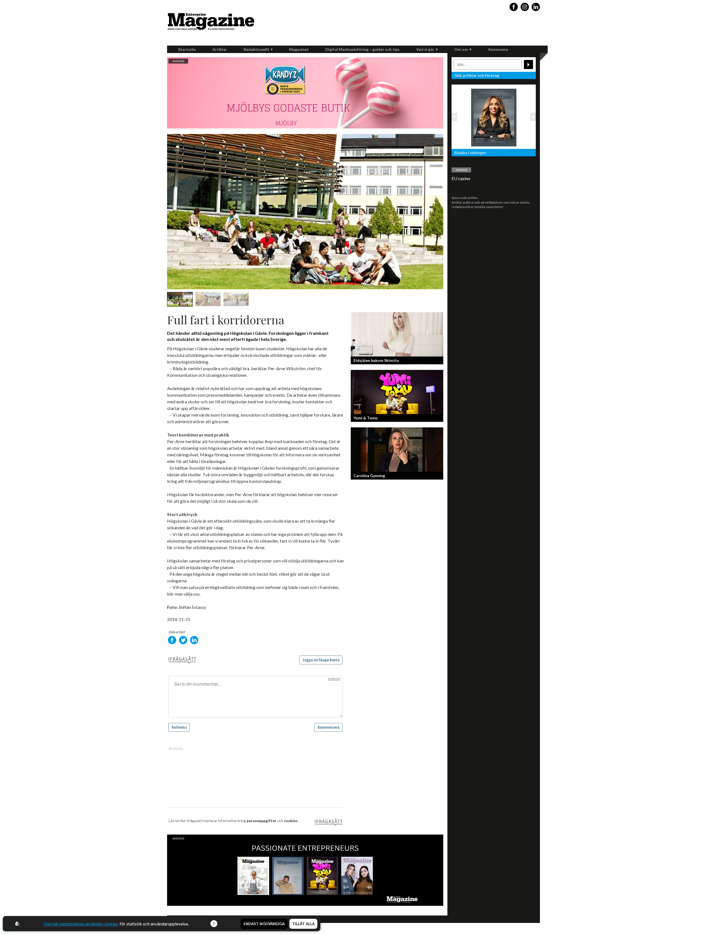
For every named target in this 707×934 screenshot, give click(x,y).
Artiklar (219, 49)
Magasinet (299, 49)
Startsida (187, 49)
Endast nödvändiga (264, 924)
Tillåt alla (303, 924)
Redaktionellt (256, 49)
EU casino (461, 178)
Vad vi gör (425, 49)
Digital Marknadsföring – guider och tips (362, 49)
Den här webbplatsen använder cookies (81, 923)
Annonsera (498, 49)
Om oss (461, 49)
